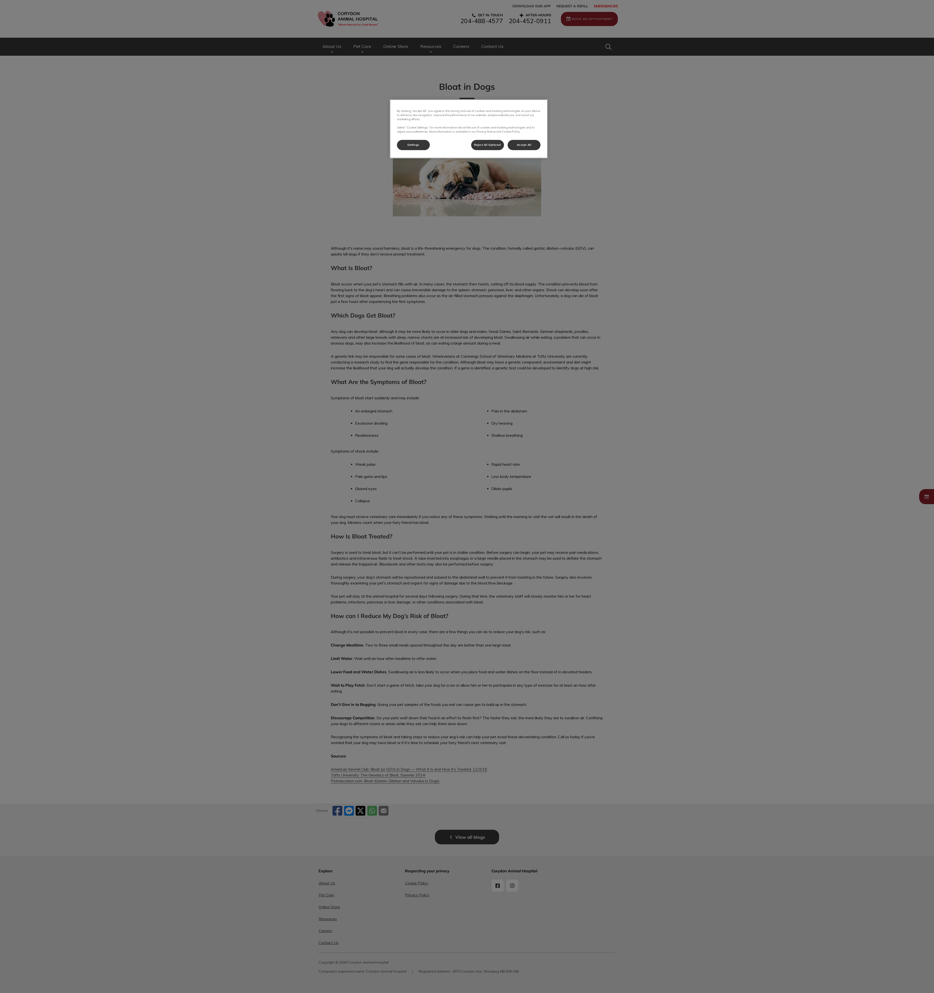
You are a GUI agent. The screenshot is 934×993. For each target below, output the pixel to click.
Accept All (524, 144)
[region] (469, 128)
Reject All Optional (487, 144)
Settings (413, 144)
